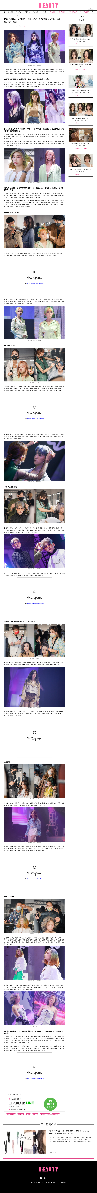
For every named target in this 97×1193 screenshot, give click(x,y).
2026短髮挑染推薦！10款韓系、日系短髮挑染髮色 (80, 170)
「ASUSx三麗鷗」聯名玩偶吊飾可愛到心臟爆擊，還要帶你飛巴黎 (80, 91)
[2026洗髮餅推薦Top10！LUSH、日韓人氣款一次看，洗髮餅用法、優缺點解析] (81, 135)
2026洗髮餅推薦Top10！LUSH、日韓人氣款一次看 (80, 144)
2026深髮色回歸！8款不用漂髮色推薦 (80, 65)
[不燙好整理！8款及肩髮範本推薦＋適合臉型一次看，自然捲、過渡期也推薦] (81, 30)
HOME (5, 15)
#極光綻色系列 (55, 1114)
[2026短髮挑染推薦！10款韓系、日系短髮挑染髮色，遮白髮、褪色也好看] (81, 160)
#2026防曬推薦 (72, 12)
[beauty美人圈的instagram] (48, 1178)
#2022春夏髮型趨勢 (45, 1114)
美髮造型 (16, 15)
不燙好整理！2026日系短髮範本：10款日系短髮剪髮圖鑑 (80, 119)
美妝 (10, 15)
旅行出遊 (43, 12)
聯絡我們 (48, 1182)
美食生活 (35, 12)
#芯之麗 (28, 1114)
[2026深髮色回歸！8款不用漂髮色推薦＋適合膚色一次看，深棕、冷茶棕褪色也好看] (81, 56)
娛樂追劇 (27, 12)
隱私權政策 (63, 1182)
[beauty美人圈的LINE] (52, 1178)
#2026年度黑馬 (84, 12)
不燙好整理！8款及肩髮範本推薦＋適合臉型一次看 (80, 40)
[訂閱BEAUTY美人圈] (56, 1178)
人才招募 (40, 1182)
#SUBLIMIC (21, 1114)
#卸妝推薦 (61, 12)
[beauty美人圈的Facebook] (41, 1178)
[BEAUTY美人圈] (48, 5)
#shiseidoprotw (11, 1114)
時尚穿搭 (19, 12)
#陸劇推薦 (52, 12)
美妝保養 (10, 12)
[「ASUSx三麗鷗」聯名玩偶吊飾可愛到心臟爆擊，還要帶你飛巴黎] (81, 81)
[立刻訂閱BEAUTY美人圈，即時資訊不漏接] (34, 1103)
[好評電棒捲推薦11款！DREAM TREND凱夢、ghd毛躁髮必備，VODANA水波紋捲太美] (24, 1142)
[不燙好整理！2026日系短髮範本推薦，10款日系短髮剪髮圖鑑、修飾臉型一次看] (81, 109)
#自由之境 (35, 1114)
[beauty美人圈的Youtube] (45, 1178)
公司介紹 (33, 1182)
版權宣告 (55, 1182)
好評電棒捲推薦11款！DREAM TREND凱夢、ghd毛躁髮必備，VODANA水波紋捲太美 (69, 1132)
